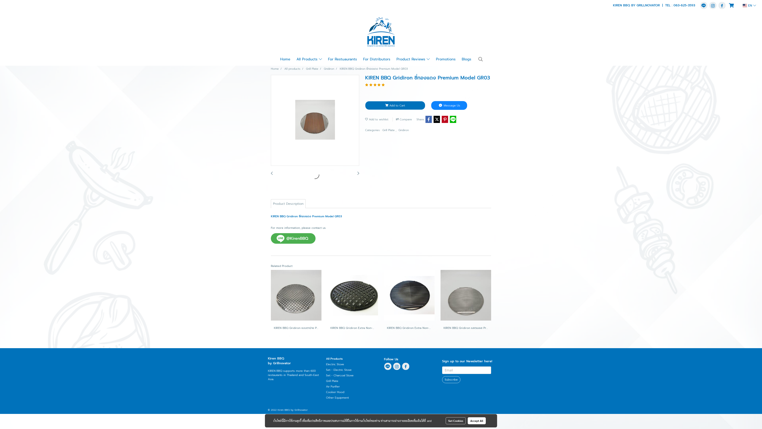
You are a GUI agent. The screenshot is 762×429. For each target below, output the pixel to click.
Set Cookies (455, 420)
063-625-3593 (684, 5)
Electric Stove (335, 364)
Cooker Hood (335, 392)
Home (285, 59)
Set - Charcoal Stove (340, 375)
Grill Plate (389, 130)
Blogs (466, 59)
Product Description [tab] (288, 203)
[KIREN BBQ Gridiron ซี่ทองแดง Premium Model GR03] (315, 120)
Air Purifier (333, 387)
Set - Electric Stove (339, 370)
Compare (405, 119)
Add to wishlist (378, 119)
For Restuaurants (342, 59)
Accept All (476, 420)
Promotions (446, 59)
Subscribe (451, 380)
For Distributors (376, 59)
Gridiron (403, 130)
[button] (480, 59)
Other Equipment (337, 398)
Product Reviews (411, 59)
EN (750, 5)
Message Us (451, 105)
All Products (307, 59)
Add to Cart (396, 105)
